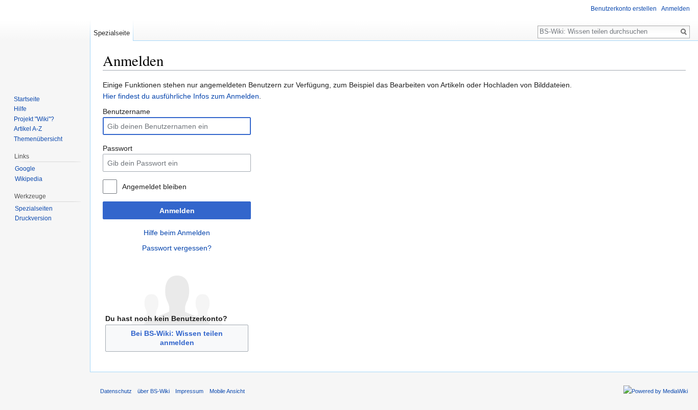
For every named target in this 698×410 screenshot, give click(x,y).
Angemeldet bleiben (154, 187)
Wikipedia (28, 179)
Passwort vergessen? (177, 248)
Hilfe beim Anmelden (177, 233)
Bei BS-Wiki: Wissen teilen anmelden (177, 338)
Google (25, 168)
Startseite (27, 99)
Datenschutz (116, 391)
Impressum (189, 391)
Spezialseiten (34, 208)
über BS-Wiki (153, 391)
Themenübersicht (38, 139)
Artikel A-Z (28, 128)
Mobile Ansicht (227, 391)
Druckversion (33, 218)
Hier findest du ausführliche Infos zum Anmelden (181, 96)
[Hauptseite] (45, 41)
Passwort (117, 148)
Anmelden (177, 211)
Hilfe (20, 108)
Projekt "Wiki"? (34, 119)
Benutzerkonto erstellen (624, 8)
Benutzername (126, 111)
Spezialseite (112, 33)
